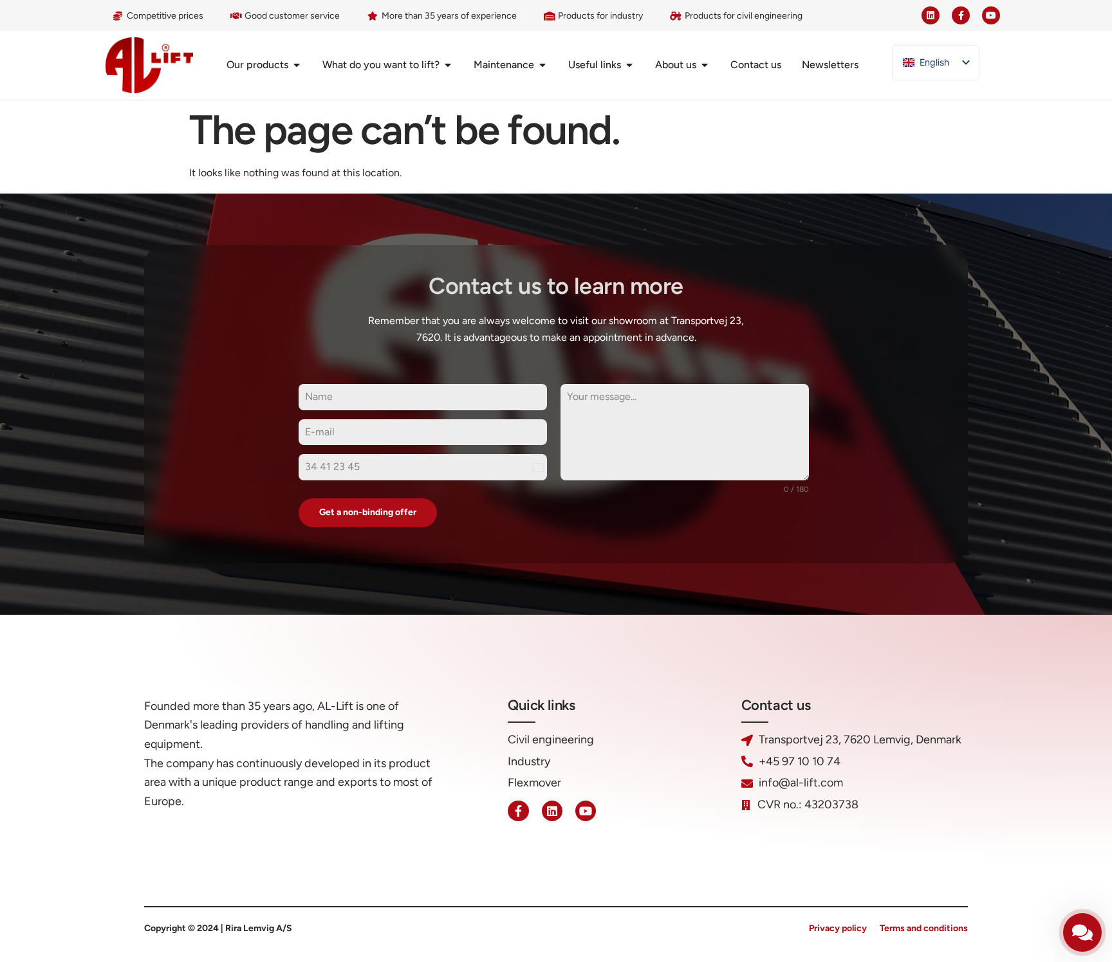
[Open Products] (297, 65)
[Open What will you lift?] (448, 65)
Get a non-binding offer (367, 512)
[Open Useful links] (629, 65)
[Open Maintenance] (542, 65)
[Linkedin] (931, 15)
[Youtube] (991, 15)
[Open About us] (705, 65)
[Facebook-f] (961, 15)
